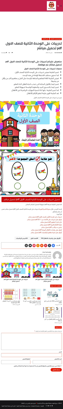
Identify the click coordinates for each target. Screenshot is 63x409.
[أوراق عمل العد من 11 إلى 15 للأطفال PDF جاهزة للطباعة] (10, 294)
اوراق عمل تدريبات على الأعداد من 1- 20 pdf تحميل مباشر (44, 219)
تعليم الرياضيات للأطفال (56, 39)
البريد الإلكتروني (58, 359)
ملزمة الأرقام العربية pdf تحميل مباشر (51, 224)
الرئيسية (42, 406)
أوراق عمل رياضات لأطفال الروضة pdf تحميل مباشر (46, 229)
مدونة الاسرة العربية (44, 209)
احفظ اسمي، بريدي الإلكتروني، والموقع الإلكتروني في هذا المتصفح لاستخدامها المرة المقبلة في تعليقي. (37, 366)
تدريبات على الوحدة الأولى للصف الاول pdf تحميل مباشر (45, 216)
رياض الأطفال (45, 39)
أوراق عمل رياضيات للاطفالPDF (50, 238)
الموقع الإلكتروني (26, 359)
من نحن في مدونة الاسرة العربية (23, 406)
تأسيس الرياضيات (21, 238)
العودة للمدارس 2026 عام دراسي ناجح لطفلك (53, 302)
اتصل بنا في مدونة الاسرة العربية (9, 406)
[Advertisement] (31, 24)
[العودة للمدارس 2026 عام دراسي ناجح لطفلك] (52, 294)
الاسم (60, 352)
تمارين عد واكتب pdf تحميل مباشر (51, 227)
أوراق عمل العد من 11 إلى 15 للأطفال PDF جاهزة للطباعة (11, 302)
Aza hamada (58, 53)
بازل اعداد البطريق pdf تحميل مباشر (51, 222)
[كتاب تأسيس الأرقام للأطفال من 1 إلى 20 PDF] (52, 312)
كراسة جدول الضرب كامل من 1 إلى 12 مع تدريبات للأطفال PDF (32, 302)
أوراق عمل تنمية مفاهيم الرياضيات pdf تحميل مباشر (46, 232)
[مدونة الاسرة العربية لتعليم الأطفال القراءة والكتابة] (51, 5)
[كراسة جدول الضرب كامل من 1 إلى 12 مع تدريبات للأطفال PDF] (31, 294)
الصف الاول (34, 238)
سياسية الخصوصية (35, 406)
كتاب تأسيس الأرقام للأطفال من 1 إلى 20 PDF (53, 320)
